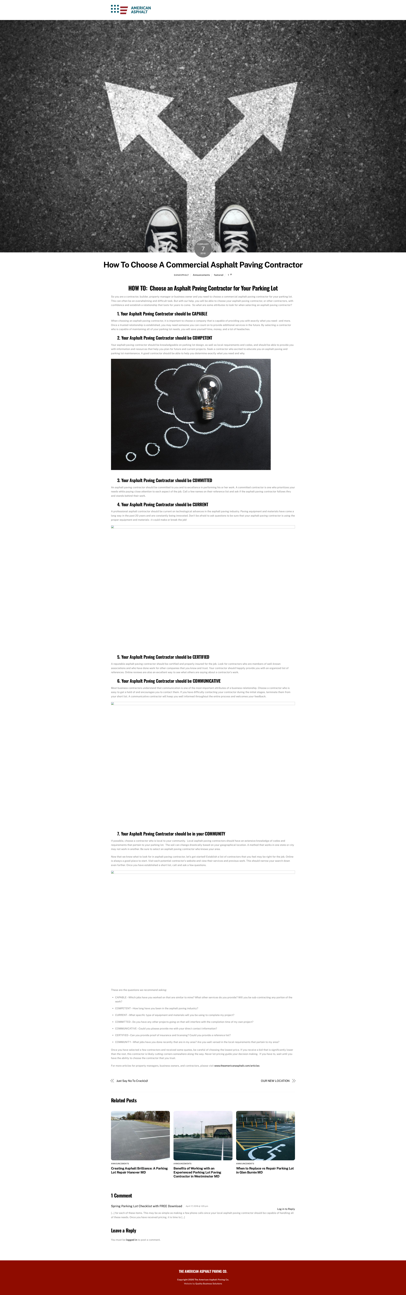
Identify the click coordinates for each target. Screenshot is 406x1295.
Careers (251, 9)
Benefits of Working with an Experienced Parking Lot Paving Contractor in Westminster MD (197, 1172)
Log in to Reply (286, 1208)
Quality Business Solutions (208, 1283)
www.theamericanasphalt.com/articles (236, 1065)
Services (221, 9)
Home (193, 9)
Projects (268, 9)
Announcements (201, 275)
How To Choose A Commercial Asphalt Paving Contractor (203, 264)
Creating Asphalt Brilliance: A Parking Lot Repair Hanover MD (139, 1170)
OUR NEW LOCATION (275, 1080)
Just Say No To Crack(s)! (132, 1080)
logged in (131, 1239)
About (206, 9)
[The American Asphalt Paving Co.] (131, 12)
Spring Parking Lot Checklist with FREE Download (146, 1206)
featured (218, 275)
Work (236, 9)
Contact (285, 9)
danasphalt (181, 275)
